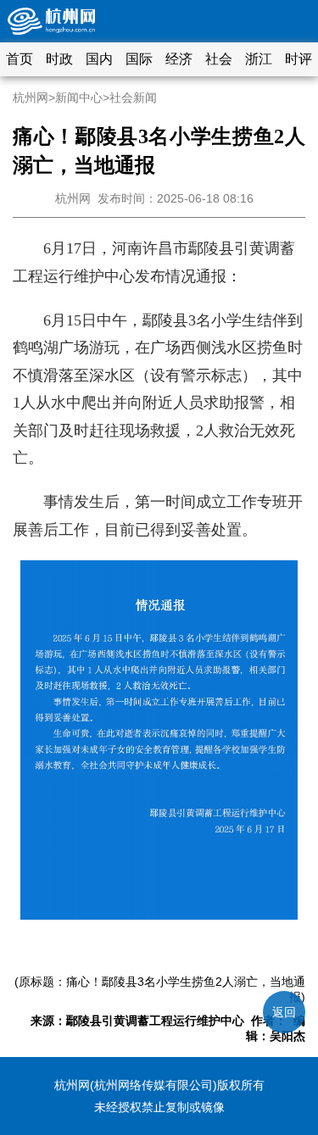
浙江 (258, 59)
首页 (19, 59)
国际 (139, 59)
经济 (178, 59)
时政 (59, 59)
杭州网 (30, 97)
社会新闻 (133, 97)
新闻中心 (79, 97)
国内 (99, 59)
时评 (298, 59)
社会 (218, 59)
